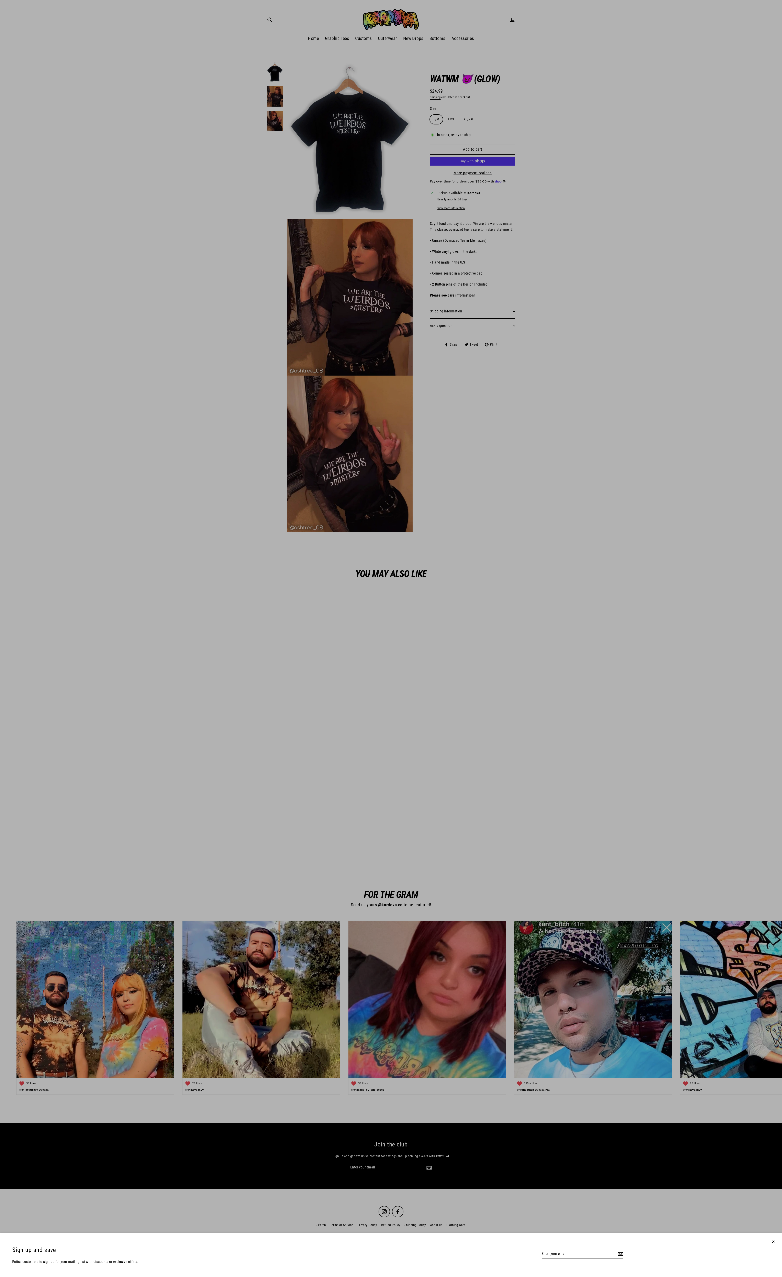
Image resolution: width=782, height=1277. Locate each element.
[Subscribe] (620, 1254)
